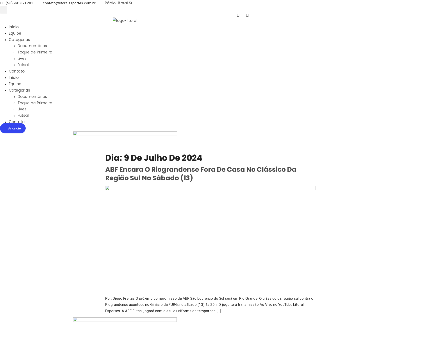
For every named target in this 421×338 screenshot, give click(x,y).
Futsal (23, 64)
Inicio (14, 27)
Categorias (19, 39)
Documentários (32, 45)
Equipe (15, 33)
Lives (22, 58)
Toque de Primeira (35, 52)
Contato (17, 71)
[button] (3, 10)
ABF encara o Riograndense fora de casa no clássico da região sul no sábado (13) (200, 174)
